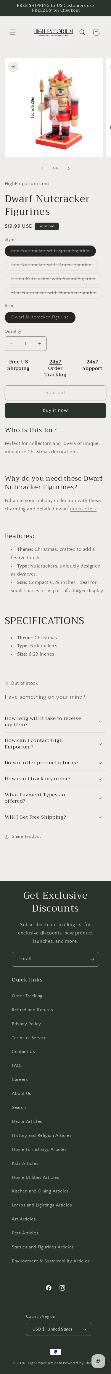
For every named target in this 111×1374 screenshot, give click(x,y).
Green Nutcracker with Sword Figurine (56, 280)
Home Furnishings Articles (39, 1149)
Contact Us (23, 1051)
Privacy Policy (26, 1024)
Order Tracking (27, 996)
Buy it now (55, 410)
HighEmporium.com (45, 1363)
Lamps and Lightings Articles (42, 1205)
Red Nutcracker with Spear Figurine (53, 252)
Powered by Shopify (80, 1363)
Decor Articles (27, 1121)
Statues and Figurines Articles (43, 1247)
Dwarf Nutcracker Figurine (43, 319)
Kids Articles (25, 1163)
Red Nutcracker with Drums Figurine (54, 266)
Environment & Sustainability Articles (51, 1261)
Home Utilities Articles (35, 1177)
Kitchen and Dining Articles (40, 1191)
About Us (21, 1093)
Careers (20, 1079)
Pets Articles (25, 1233)
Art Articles (24, 1219)
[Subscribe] (92, 959)
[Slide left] (42, 168)
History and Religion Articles (42, 1135)
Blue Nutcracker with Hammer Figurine (57, 294)
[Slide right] (68, 168)
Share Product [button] (26, 836)
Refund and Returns (32, 1010)
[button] (12, 32)
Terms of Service (29, 1038)
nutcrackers (83, 509)
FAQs (17, 1065)
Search (19, 1107)
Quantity (13, 331)
